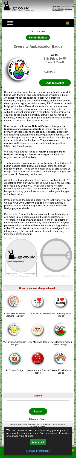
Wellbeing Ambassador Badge (14, 343)
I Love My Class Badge (38, 342)
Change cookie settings (54, 424)
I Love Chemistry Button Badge (60, 314)
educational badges (32, 128)
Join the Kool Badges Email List (24, 424)
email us (17, 225)
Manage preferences (38, 450)
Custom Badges (34, 202)
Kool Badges (42, 180)
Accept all (38, 442)
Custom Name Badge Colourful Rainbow (14, 314)
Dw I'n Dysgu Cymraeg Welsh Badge (61, 343)
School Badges (41, 126)
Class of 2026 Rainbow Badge (60, 371)
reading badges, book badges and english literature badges (34, 153)
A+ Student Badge (14, 370)
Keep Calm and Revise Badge (38, 371)
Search (38, 395)
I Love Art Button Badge (38, 313)
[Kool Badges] (38, 13)
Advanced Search (38, 419)
